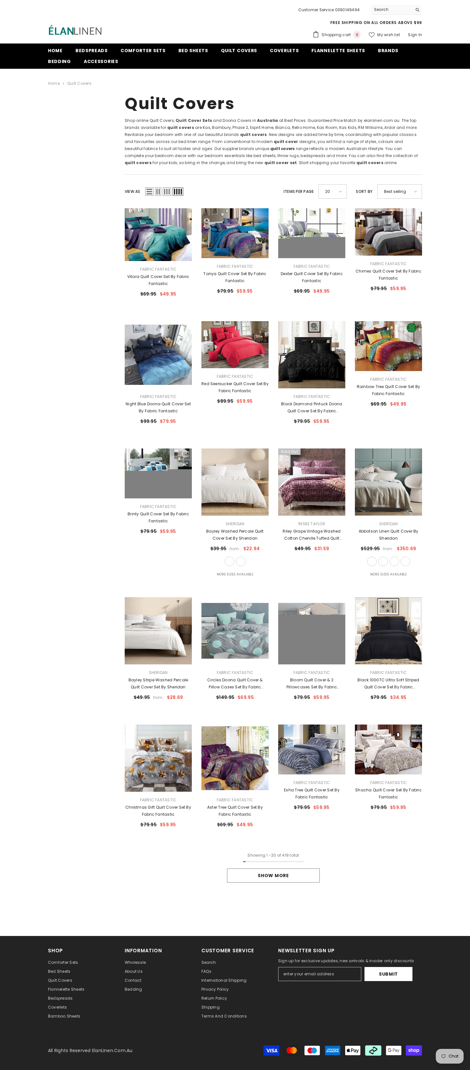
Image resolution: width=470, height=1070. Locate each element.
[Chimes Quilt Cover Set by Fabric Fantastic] (388, 231)
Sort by (364, 191)
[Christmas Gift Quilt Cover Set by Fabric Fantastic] (158, 758)
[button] (149, 191)
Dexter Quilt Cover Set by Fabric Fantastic (312, 277)
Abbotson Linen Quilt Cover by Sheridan (389, 534)
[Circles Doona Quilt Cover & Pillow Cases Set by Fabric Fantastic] (235, 630)
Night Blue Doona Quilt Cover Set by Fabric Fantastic (158, 407)
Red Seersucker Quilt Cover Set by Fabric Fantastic (235, 387)
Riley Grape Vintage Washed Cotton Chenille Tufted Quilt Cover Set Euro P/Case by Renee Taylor (312, 535)
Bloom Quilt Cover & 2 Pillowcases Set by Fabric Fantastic (311, 684)
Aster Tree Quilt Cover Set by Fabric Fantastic (235, 810)
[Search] (396, 10)
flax (372, 561)
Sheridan (235, 524)
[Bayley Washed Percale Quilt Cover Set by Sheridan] (235, 482)
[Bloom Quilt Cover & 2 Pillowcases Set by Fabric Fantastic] (311, 630)
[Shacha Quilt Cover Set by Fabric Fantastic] (388, 749)
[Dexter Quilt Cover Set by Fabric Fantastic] (311, 233)
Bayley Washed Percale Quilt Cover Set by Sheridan (234, 534)
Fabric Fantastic (158, 269)
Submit (388, 974)
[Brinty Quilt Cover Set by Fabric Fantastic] (158, 473)
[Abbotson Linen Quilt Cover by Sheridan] (388, 482)
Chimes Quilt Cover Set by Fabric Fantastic (388, 274)
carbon (394, 561)
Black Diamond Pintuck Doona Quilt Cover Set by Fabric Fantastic (311, 408)
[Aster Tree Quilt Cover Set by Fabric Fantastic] (235, 758)
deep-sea (241, 561)
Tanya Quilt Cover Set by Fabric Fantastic (234, 277)
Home (54, 83)
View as (132, 191)
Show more (273, 875)
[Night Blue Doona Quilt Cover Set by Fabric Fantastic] (158, 354)
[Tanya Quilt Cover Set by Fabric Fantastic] (235, 233)
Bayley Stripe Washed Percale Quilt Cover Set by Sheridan (158, 683)
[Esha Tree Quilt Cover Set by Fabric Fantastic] (311, 749)
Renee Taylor (311, 524)
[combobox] (391, 9)
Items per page (299, 191)
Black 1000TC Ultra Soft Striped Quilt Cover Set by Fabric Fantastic (388, 684)
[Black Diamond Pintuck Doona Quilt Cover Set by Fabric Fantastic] (311, 354)
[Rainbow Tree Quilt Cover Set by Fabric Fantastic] (388, 346)
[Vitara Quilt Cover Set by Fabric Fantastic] (158, 234)
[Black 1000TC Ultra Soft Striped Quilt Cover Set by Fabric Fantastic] (388, 630)
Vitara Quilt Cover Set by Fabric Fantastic (158, 280)
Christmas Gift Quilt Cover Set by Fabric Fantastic (158, 810)
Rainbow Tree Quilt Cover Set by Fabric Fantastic (388, 390)
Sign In (415, 34)
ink (405, 561)
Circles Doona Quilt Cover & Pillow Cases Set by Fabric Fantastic (234, 684)
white (229, 561)
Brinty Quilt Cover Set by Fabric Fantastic (158, 517)
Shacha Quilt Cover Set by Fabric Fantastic (388, 793)
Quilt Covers (79, 83)
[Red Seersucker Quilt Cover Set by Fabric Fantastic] (235, 344)
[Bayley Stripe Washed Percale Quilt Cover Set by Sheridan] (158, 630)
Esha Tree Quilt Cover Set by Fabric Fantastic (312, 793)
